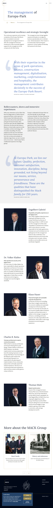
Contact (44, 479)
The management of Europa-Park (24, 22)
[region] (17, 499)
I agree (27, 495)
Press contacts (45, 482)
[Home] (4, 3)
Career (43, 484)
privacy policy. (15, 501)
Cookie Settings (27, 502)
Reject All (27, 498)
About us (12, 22)
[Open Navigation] (50, 3)
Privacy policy (45, 496)
